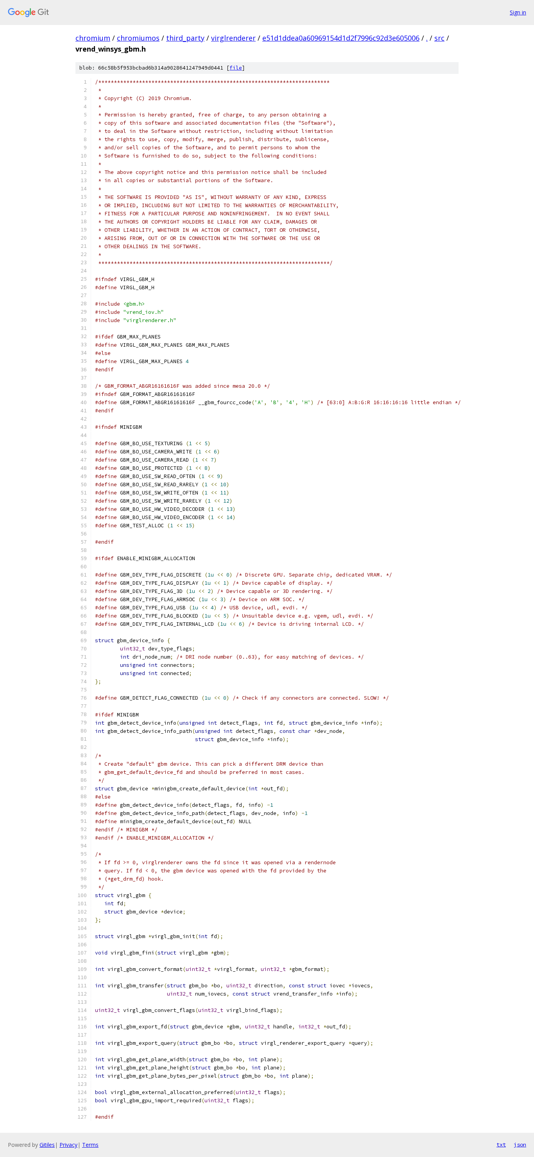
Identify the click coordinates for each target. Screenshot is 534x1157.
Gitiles (47, 1144)
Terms (90, 1144)
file (235, 67)
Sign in (518, 12)
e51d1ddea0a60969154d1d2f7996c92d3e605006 (340, 38)
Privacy (68, 1144)
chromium (92, 38)
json (520, 1144)
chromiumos (138, 38)
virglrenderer (233, 38)
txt (501, 1144)
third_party (185, 38)
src (439, 38)
